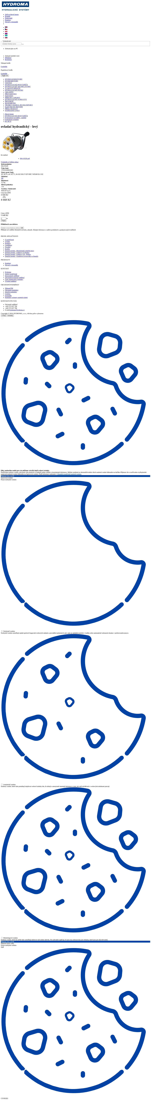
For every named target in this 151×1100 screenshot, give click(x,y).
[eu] (6, 27)
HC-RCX (8, 121)
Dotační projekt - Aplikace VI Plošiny (17, 252)
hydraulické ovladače (12, 119)
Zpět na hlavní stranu (12, 14)
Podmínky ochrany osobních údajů (16, 297)
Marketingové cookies (10, 938)
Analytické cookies (9, 784)
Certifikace (8, 245)
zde (74, 233)
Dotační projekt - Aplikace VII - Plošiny (18, 254)
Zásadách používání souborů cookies (69, 474)
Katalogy (8, 20)
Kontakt (7, 16)
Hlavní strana (9, 114)
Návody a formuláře (11, 22)
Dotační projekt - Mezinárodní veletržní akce (19, 251)
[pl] (6, 31)
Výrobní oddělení (10, 281)
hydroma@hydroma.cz (17, 310)
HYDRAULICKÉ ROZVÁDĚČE (16, 116)
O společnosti (9, 240)
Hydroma (8, 272)
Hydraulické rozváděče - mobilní (15, 118)
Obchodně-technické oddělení (14, 278)
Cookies (7, 294)
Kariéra (7, 249)
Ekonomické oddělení (12, 276)
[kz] (6, 35)
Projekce (8, 243)
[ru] (6, 33)
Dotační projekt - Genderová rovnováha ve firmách (21, 256)
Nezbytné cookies (9, 631)
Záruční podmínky (11, 292)
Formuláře (8, 296)
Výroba (7, 241)
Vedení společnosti (11, 274)
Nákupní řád (9, 288)
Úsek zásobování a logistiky (14, 279)
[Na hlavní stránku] (15, 11)
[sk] (6, 38)
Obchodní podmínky (11, 290)
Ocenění (7, 247)
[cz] (6, 29)
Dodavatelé (8, 18)
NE (2, 178)
